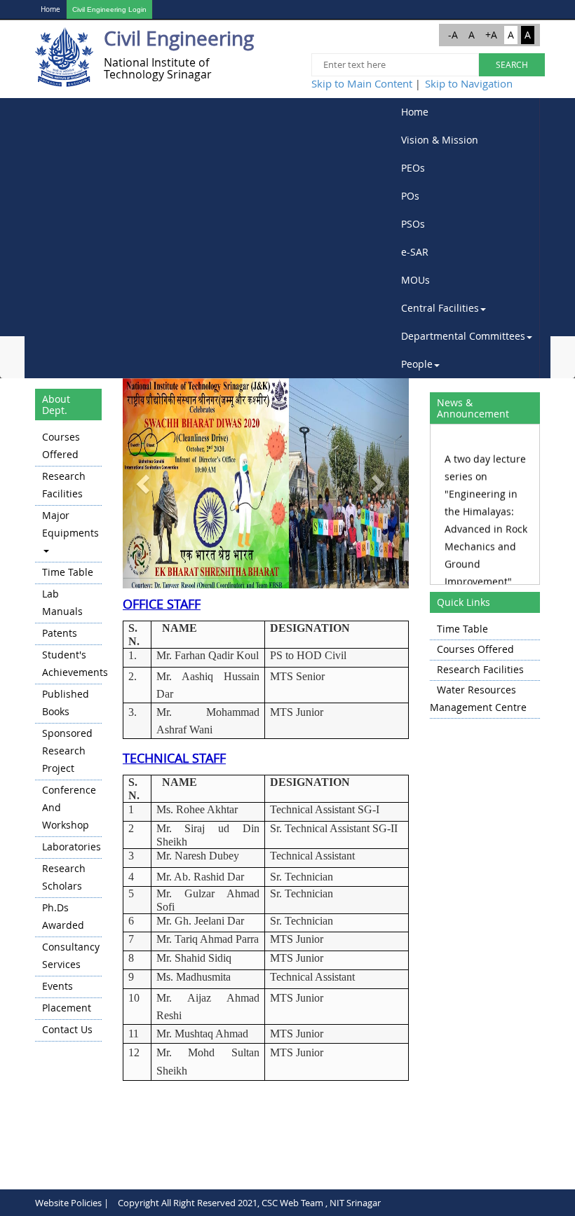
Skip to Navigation (469, 83)
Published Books (65, 702)
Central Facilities (440, 308)
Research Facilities (64, 484)
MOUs (415, 279)
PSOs (413, 223)
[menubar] (467, 238)
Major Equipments (70, 524)
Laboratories (71, 846)
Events (57, 986)
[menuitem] (467, 112)
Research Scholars (64, 877)
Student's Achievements (72, 663)
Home (50, 9)
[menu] (68, 734)
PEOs (413, 167)
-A (453, 34)
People (417, 364)
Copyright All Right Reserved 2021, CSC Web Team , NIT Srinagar (249, 1202)
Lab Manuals (62, 602)
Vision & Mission (439, 139)
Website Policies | (72, 1202)
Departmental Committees (463, 336)
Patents (59, 633)
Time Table (67, 572)
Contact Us (67, 1029)
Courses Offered (61, 445)
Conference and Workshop (69, 807)
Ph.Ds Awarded (63, 916)
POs (410, 195)
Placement (66, 1007)
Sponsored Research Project (67, 750)
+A (491, 34)
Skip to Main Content (361, 83)
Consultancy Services (71, 955)
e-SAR (414, 251)
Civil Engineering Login (109, 9)
